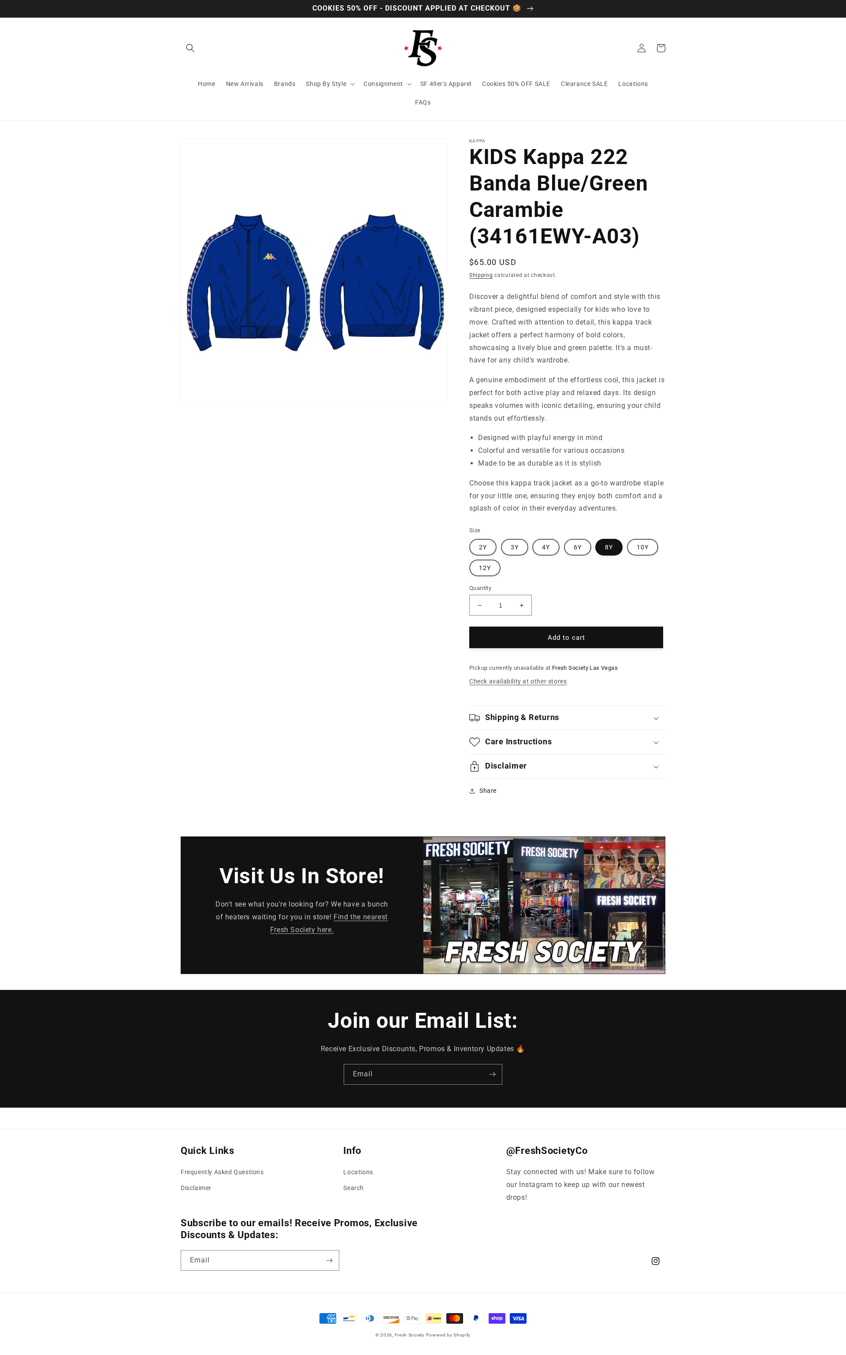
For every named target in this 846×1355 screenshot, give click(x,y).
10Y (643, 547)
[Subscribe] (492, 1074)
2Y (483, 547)
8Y (609, 547)
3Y (515, 547)
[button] (190, 48)
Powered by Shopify (448, 1335)
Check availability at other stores (518, 681)
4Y (546, 547)
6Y (578, 547)
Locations (358, 1172)
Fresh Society (410, 1335)
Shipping (481, 275)
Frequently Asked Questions (222, 1172)
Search (353, 1187)
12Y (485, 567)
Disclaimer (196, 1187)
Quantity (480, 588)
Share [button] (488, 790)
